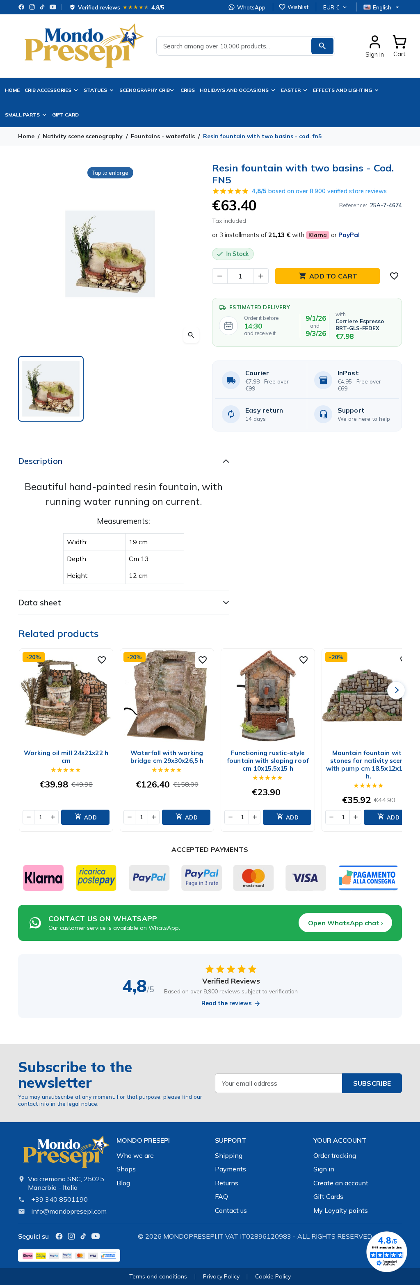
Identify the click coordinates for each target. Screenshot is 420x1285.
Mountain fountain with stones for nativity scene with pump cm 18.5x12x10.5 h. (369, 764)
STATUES (95, 90)
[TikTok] (42, 7)
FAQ (221, 1196)
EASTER (291, 90)
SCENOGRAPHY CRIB (144, 90)
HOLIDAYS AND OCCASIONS (234, 90)
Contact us (231, 1210)
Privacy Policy (221, 1276)
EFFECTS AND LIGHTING (342, 90)
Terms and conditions (158, 1276)
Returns (226, 1183)
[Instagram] (32, 7)
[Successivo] (396, 690)
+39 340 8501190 (59, 1199)
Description (40, 461)
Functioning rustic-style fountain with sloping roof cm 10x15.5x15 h (268, 760)
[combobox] (245, 46)
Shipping (228, 1155)
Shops (126, 1169)
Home (12, 90)
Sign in (323, 1169)
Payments (230, 1169)
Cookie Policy (273, 1276)
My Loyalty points (340, 1210)
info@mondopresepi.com (69, 1211)
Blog (123, 1183)
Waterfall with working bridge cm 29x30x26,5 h (166, 757)
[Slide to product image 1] (51, 389)
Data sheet (39, 602)
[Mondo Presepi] (66, 1154)
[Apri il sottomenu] (173, 90)
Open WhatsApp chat (345, 923)
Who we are (135, 1155)
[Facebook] (21, 7)
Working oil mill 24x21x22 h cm (66, 757)
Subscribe (372, 1083)
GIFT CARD (65, 115)
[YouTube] (53, 7)
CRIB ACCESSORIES (48, 90)
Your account (339, 1140)
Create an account (340, 1183)
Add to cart (328, 276)
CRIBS (187, 90)
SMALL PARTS (22, 115)
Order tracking (334, 1155)
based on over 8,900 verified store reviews (319, 191)
